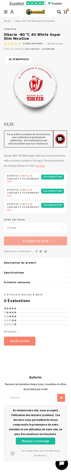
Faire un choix (14, 219)
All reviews (10, 331)
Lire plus (40, 166)
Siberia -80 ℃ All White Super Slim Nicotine (35, 21)
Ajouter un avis (55, 43)
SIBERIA (10, 29)
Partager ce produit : (18, 251)
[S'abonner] (61, 398)
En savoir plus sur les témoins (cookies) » (40, 453)
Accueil (7, 21)
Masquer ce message (35, 441)
